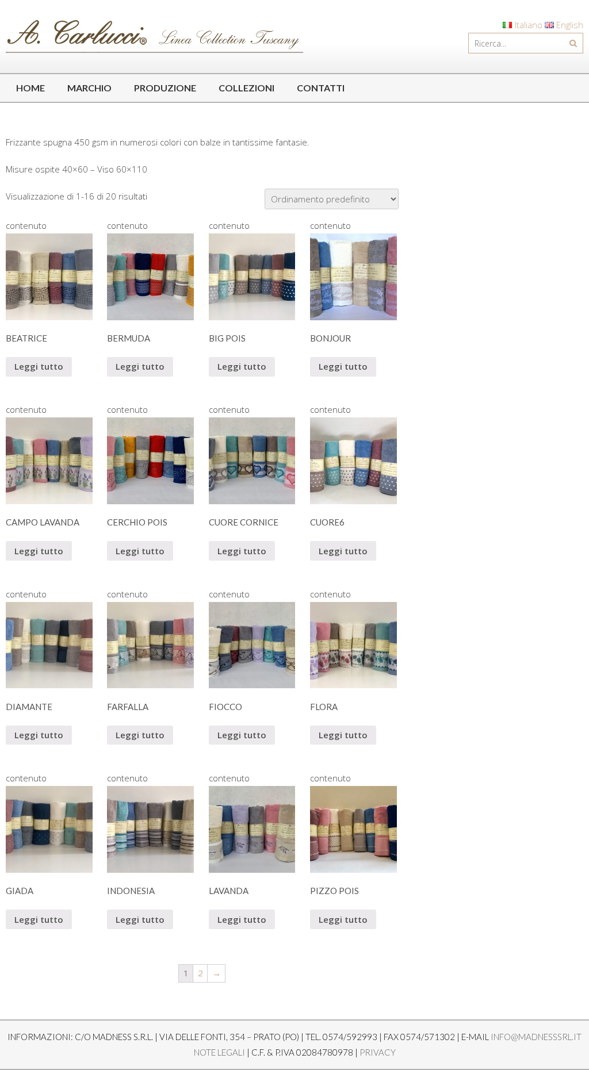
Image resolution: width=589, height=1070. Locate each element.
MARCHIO (89, 87)
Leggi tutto (38, 366)
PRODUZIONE (165, 87)
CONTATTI (321, 87)
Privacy (377, 1052)
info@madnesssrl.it (536, 1036)
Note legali (219, 1052)
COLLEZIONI (246, 87)
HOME (30, 87)
